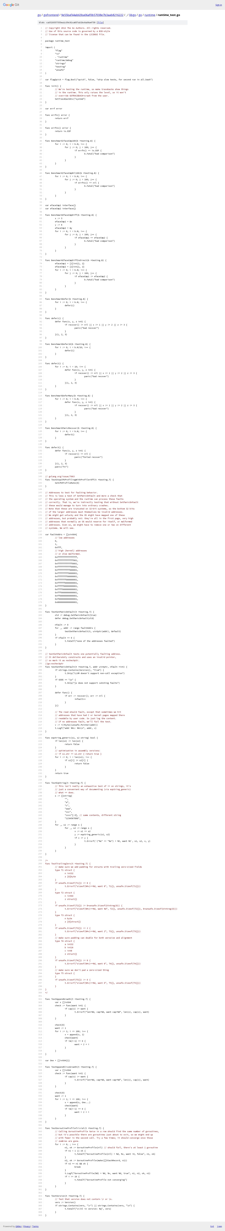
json (219, 1226)
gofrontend (51, 15)
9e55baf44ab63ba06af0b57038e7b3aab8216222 (92, 15)
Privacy (26, 1226)
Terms (35, 1226)
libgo (132, 15)
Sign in (219, 4)
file (100, 22)
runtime (149, 15)
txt (212, 1226)
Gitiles (18, 1226)
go (39, 15)
